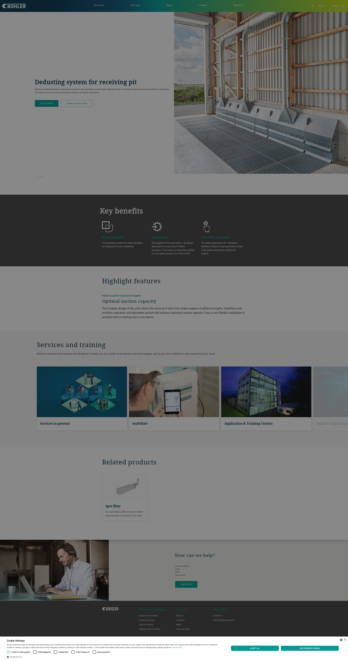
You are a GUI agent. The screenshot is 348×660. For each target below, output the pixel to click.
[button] (115, 656)
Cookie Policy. (177, 647)
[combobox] (341, 640)
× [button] (345, 640)
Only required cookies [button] (310, 648)
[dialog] (174, 648)
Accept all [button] (255, 648)
